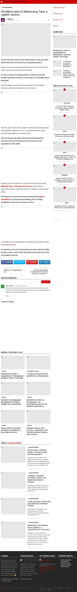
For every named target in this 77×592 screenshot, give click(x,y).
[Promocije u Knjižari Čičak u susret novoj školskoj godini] (13, 454)
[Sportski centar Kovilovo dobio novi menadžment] (64, 194)
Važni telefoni (65, 566)
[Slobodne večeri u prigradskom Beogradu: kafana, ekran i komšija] (13, 362)
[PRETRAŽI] (71, 2)
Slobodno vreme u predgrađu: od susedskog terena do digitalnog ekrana (37, 403)
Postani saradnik (66, 560)
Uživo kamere (65, 561)
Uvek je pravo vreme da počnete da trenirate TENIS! (39, 503)
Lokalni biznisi (14, 443)
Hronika (65, 175)
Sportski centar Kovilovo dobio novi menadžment (64, 207)
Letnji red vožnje (65, 563)
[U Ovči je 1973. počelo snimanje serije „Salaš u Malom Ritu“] (64, 95)
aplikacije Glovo (7, 186)
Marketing (43, 589)
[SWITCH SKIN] (68, 2)
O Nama (42, 588)
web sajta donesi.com (23, 186)
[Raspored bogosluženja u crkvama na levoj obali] (64, 123)
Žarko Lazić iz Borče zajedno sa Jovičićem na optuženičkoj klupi (65, 180)
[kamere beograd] (59, 7)
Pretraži (74, 219)
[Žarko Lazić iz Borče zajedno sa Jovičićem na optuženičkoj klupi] (64, 169)
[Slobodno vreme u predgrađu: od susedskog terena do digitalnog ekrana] (38, 388)
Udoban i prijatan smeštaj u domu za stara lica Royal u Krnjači (37, 479)
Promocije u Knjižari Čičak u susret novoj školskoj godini (37, 452)
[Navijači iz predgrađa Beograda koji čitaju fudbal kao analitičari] (13, 388)
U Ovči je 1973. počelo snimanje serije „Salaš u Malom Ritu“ (64, 108)
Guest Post (67, 588)
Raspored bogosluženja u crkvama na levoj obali (64, 135)
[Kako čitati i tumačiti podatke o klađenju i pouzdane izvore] (13, 416)
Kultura (67, 103)
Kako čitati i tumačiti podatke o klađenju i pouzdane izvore (11, 430)
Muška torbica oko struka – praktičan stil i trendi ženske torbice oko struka (37, 431)
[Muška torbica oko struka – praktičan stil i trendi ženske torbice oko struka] (38, 416)
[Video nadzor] (58, 13)
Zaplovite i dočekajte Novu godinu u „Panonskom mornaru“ (39, 527)
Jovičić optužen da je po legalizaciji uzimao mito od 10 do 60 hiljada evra (64, 157)
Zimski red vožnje (66, 565)
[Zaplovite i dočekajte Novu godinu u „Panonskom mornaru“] (13, 530)
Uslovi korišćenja (57, 588)
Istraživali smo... (33, 371)
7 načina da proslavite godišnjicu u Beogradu (37, 375)
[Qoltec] (56, 26)
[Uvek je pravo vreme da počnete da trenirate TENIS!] (13, 506)
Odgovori (46, 281)
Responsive (6, 589)
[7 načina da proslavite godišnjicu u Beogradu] (38, 362)
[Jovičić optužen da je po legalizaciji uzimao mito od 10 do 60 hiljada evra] (64, 146)
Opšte (4, 371)
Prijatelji (49, 588)
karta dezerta (10, 245)
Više (46, 465)
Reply (7, 296)
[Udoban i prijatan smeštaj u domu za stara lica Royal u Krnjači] (13, 480)
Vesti (64, 131)
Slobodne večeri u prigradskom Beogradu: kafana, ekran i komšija (12, 376)
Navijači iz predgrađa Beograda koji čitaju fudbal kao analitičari (11, 402)
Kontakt (50, 589)
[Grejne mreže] (58, 20)
